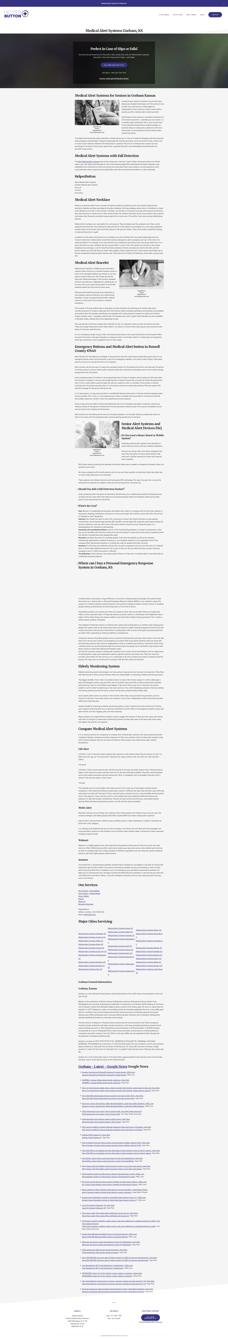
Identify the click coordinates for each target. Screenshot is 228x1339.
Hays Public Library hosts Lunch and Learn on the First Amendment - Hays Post (112, 1158)
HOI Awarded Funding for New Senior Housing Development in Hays (108, 1176)
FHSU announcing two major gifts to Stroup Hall (101, 1114)
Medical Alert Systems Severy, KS (148, 958)
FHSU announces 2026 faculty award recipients (100, 1252)
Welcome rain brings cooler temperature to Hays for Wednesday (106, 1244)
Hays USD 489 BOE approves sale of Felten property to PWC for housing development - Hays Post (119, 1257)
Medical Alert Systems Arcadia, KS (91, 965)
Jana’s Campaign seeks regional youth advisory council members (107, 1192)
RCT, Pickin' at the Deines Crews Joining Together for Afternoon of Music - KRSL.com (114, 1182)
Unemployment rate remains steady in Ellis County (101, 1122)
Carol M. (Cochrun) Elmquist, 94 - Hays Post (98, 1205)
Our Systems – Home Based (88, 891)
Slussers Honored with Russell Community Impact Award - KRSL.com (108, 1072)
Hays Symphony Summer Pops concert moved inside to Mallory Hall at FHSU (111, 1145)
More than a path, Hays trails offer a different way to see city (105, 1216)
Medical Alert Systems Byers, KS (90, 944)
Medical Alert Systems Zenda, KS (148, 962)
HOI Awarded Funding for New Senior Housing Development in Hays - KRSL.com (113, 1174)
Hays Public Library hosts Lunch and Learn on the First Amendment (108, 1161)
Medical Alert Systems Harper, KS (91, 948)
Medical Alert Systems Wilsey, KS (148, 930)
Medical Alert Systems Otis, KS (90, 969)
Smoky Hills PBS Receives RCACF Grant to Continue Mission (105, 1237)
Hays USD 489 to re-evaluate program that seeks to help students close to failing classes (116, 1153)
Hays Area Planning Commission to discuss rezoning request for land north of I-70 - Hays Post (118, 1281)
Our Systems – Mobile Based (89, 893)
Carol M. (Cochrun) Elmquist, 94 (94, 1208)
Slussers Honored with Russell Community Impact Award (104, 1075)
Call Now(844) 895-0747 (150, 1317)
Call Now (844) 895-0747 (114, 65)
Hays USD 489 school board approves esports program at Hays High (108, 1098)
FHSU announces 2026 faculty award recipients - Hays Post (104, 1250)
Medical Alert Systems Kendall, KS (149, 951)
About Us (82, 901)
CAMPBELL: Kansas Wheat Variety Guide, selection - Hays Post (105, 1080)
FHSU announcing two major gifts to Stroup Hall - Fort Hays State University (112, 1111)
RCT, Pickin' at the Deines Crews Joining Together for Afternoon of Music (110, 1184)
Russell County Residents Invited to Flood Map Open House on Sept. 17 (109, 1200)
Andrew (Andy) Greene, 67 (91, 1137)
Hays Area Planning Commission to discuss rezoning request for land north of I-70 (114, 1284)
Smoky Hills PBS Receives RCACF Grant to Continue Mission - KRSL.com (109, 1234)
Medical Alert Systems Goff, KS (120, 946)
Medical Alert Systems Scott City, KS (92, 951)
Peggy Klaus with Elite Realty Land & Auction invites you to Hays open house (112, 1169)
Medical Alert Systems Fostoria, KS (91, 937)
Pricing (81, 899)
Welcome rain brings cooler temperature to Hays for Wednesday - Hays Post (111, 1242)
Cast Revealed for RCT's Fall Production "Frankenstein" (103, 1268)
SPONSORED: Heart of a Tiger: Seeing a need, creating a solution (107, 1276)
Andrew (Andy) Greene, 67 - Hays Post (96, 1135)
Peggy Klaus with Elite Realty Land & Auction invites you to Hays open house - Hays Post (116, 1166)
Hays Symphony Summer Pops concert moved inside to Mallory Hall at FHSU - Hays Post (116, 1143)
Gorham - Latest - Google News (102, 1067)
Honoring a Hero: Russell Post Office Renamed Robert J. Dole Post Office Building (113, 1106)
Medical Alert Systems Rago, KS (120, 953)
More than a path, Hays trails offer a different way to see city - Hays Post (110, 1213)
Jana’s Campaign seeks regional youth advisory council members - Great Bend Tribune (114, 1189)
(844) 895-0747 (90, 914)
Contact (215, 15)
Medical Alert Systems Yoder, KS (90, 941)
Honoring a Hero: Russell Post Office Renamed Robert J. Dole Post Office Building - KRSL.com (118, 1103)
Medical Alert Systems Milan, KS (120, 932)
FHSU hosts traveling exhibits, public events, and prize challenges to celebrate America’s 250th (119, 1226)
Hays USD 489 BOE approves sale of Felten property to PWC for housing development (115, 1260)
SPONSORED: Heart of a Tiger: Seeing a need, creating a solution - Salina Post (112, 1273)
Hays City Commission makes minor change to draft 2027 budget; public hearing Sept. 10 (116, 1090)
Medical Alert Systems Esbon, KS (120, 949)
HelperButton (17, 13)
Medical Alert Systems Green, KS (120, 928)
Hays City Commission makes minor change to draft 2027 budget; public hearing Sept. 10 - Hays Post (121, 1088)
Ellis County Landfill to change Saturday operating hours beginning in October (112, 1130)
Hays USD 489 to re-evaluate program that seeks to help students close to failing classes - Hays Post (121, 1150)
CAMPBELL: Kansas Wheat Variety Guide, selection (101, 1083)
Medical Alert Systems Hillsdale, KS (92, 933)
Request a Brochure (85, 904)
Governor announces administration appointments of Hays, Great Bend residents (113, 1291)
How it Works (83, 896)
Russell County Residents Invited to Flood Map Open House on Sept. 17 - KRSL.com (114, 1197)
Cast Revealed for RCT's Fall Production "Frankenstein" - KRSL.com (107, 1265)
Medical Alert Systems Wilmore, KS (92, 962)
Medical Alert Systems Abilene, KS (149, 955)
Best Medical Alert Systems (88, 161)
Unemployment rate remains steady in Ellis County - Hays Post (106, 1119)
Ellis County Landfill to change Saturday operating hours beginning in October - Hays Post (116, 1127)
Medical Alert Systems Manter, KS (149, 948)
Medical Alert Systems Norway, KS (149, 965)
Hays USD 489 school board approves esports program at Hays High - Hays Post (112, 1096)
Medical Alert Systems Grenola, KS (121, 935)
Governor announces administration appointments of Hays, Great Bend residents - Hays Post (117, 1289)
